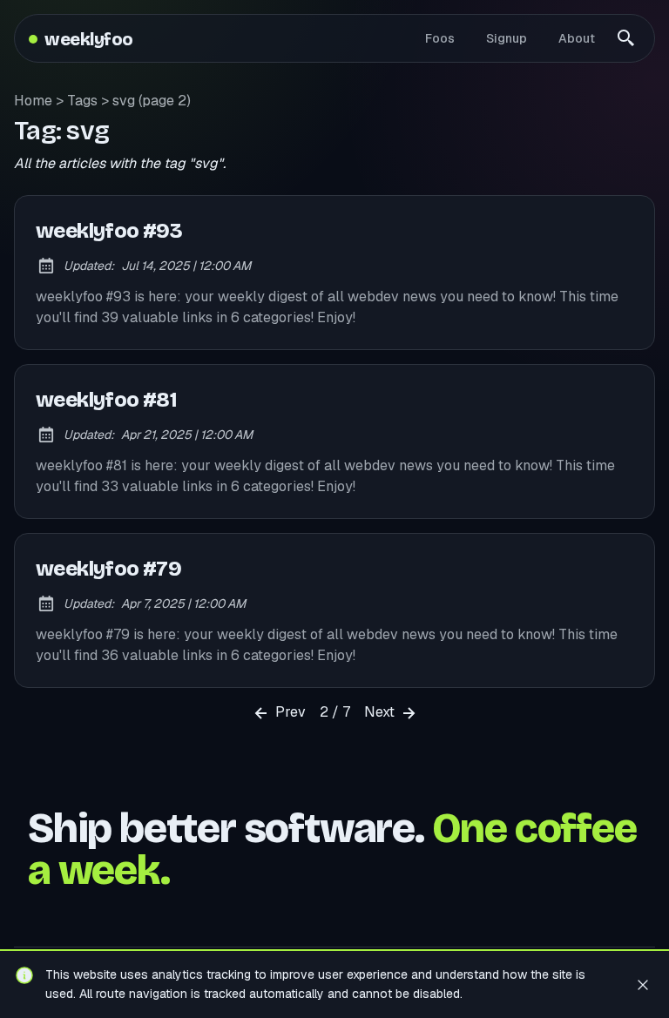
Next (381, 712)
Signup (506, 38)
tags (82, 100)
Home (33, 100)
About (576, 38)
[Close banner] (643, 984)
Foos (440, 38)
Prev (289, 712)
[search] (626, 38)
